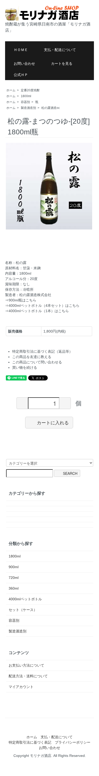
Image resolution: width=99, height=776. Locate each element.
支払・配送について (60, 50)
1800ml (26, 96)
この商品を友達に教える (31, 357)
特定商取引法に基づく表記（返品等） (42, 351)
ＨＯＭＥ (21, 50)
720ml (14, 578)
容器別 (25, 102)
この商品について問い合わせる (37, 362)
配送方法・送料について (28, 676)
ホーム (10, 90)
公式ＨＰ (21, 75)
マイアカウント (21, 687)
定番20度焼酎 (30, 90)
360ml (14, 588)
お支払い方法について (26, 665)
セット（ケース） (23, 610)
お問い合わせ (24, 63)
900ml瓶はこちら (22, 300)
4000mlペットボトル (25, 599)
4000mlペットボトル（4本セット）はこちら (44, 305)
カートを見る (61, 63)
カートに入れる (53, 422)
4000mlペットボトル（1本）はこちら (39, 311)
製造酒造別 (28, 108)
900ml (14, 567)
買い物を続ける (24, 367)
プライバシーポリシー (72, 742)
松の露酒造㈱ (50, 108)
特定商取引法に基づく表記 (30, 742)
